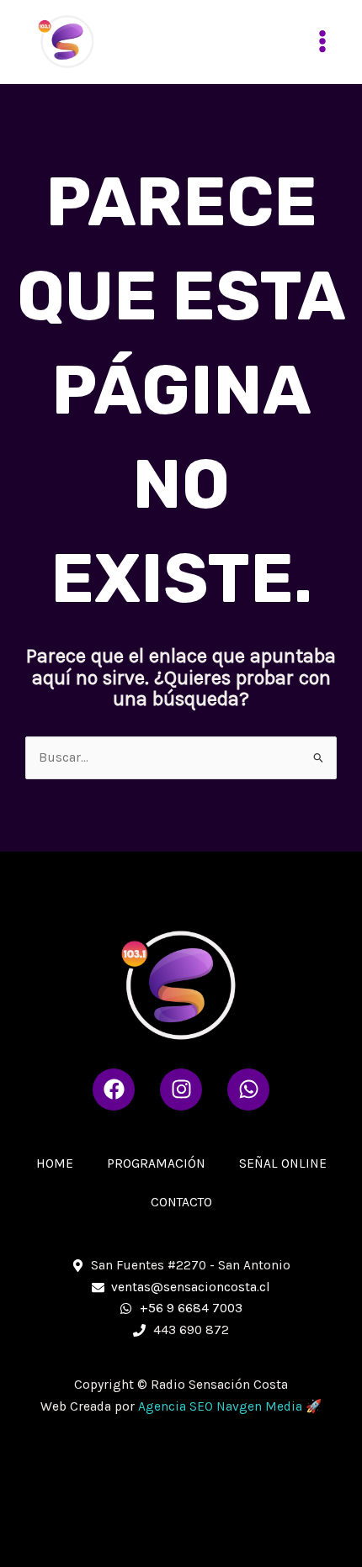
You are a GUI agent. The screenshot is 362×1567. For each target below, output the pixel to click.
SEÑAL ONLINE (283, 1163)
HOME (54, 1163)
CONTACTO (181, 1202)
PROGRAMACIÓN (156, 1163)
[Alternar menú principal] (323, 41)
